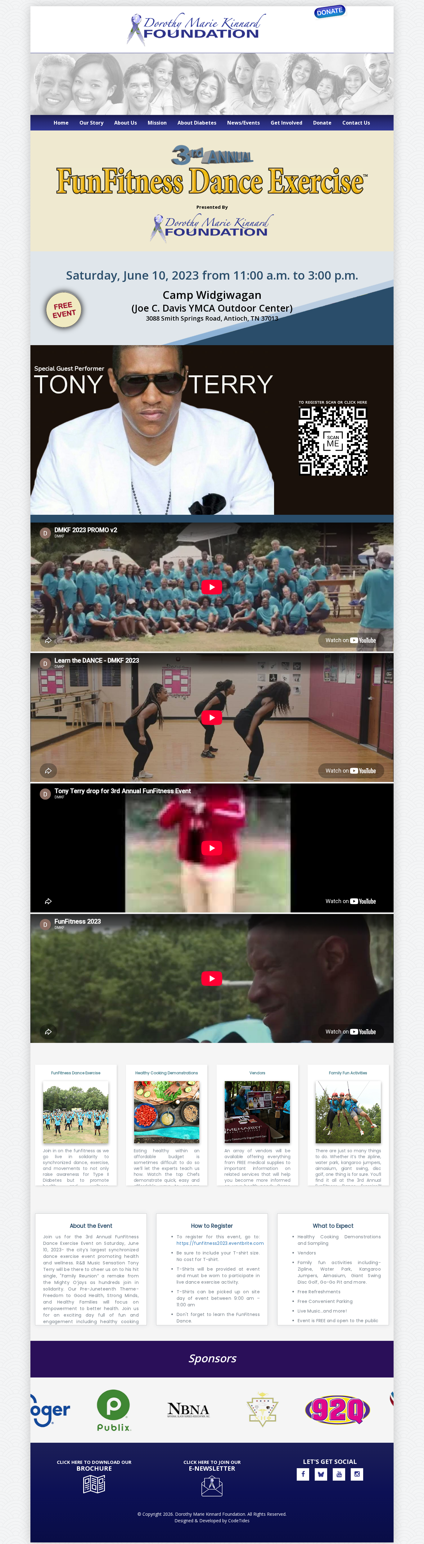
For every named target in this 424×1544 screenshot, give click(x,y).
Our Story (91, 122)
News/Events (243, 122)
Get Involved (286, 122)
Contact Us (356, 122)
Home (61, 122)
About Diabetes (197, 122)
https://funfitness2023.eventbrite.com (220, 1243)
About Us (125, 122)
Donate (322, 122)
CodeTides (239, 1520)
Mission (157, 122)
